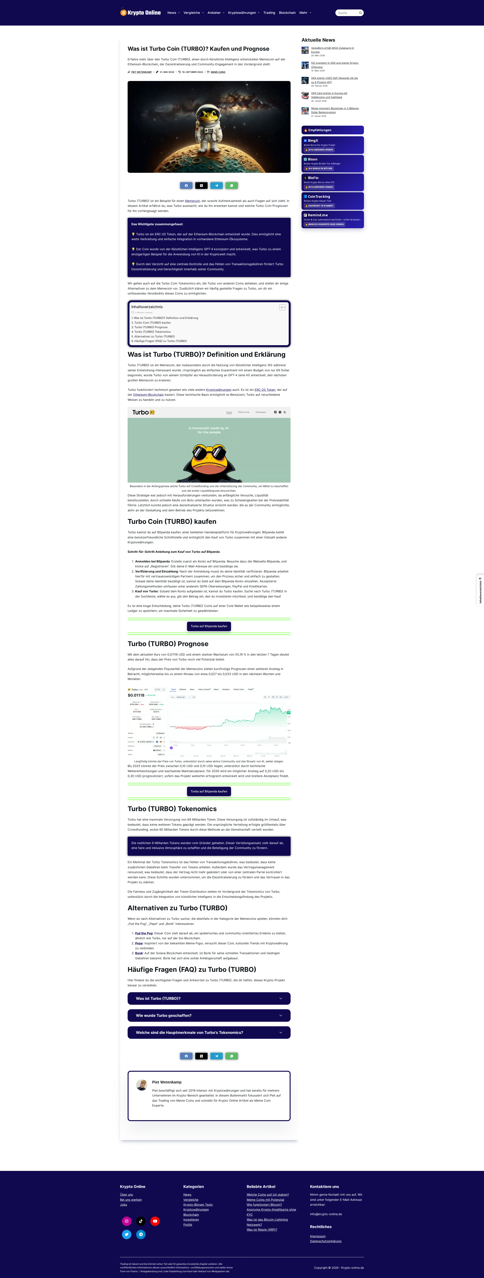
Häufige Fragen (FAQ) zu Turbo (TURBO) (160, 341)
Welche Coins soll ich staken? (268, 1194)
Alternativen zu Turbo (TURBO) (154, 336)
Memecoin (192, 201)
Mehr (303, 13)
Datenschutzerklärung (325, 1241)
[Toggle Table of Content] (280, 307)
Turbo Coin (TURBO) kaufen (152, 322)
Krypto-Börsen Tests (198, 1204)
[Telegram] (216, 185)
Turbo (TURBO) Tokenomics (152, 331)
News (172, 13)
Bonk (139, 953)
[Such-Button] (360, 12)
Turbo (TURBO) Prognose (151, 327)
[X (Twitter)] (201, 185)
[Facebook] (186, 185)
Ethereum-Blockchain (148, 394)
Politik (187, 1225)
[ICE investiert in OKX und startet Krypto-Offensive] (305, 65)
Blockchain (287, 13)
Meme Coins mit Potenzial (265, 1200)
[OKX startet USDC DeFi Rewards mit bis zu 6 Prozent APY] (305, 80)
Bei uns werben (131, 1200)
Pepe (139, 943)
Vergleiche (192, 13)
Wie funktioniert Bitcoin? (264, 1204)
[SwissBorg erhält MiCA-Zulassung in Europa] (305, 50)
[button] (480, 590)
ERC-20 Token (265, 390)
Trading (269, 13)
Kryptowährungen (242, 13)
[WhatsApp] (232, 185)
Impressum (318, 1236)
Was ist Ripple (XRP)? (262, 1229)
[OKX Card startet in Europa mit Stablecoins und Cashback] (305, 95)
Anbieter (214, 13)
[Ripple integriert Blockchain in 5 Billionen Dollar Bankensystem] (305, 110)
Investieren (191, 1219)
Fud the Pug (144, 933)
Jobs (123, 1204)
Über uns (126, 1194)
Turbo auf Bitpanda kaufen (209, 626)
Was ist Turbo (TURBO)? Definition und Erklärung (166, 317)
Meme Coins (218, 72)
